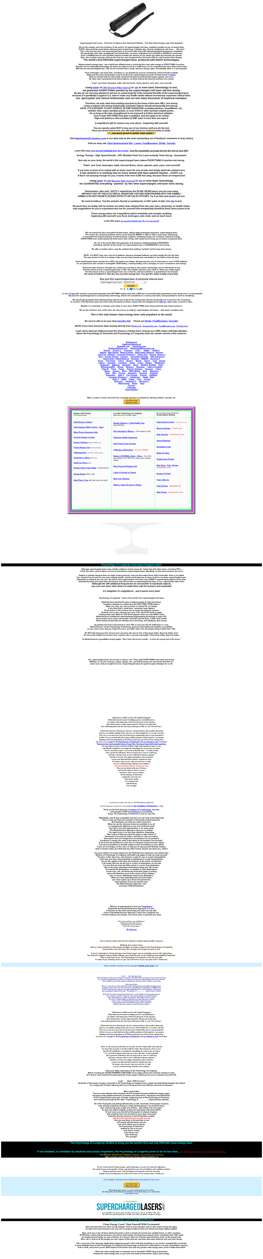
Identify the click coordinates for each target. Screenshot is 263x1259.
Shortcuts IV (131, 381)
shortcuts (136, 812)
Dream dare (142, 355)
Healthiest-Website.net (131, 344)
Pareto (131, 379)
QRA (105, 88)
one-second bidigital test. (139, 221)
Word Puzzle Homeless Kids (86, 432)
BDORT (96, 88)
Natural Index (109, 359)
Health (146, 350)
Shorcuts (143, 373)
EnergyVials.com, (150, 326)
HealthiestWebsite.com (118, 348)
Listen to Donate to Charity (124, 473)
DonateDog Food (164, 447)
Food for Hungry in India (84, 437)
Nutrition (159, 352)
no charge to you (151, 742)
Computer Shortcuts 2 (126, 355)
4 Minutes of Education (123, 450)
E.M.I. (138, 350)
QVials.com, (136, 326)
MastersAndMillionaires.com (142, 348)
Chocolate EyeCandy (139, 357)
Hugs (142, 383)
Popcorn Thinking (134, 369)
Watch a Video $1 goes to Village (127, 485)
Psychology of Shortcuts (129, 742)
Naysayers (132, 373)
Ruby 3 (115, 379)
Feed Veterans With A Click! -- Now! (89, 427)
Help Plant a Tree (81, 480)
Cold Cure (102, 355)
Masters (103, 352)
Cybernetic (131, 388)
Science (116, 371)
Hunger (162, 361)
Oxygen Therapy (112, 357)
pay (110, 742)
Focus (100, 361)
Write (124, 371)
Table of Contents (154, 367)
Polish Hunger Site (82, 448)
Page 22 (105, 369)
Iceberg (101, 363)
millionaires (146, 810)
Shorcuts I (118, 381)
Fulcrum (131, 385)
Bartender (126, 365)
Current (147, 379)
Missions (130, 367)
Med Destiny (113, 352)
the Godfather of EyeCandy (145, 806)
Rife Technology (158, 357)
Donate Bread (79, 474)
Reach (134, 383)
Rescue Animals (164, 428)
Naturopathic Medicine (144, 352)
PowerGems (147, 906)
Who (114, 373)
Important (111, 363)
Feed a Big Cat (163, 480)
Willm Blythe (134, 371)
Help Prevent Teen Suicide (124, 444)
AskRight (153, 375)
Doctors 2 (117, 350)
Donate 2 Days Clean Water (85, 468)
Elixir (101, 357)
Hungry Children (81, 442)
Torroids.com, (182, 326)
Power (121, 369)
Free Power (110, 361)
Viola (107, 373)
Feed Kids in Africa (82, 458)
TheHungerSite (80, 453)
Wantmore (154, 371)
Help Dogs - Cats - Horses (167, 465)
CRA (136, 88)
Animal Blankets (163, 441)
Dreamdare (110, 375)
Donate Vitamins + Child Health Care (128, 423)
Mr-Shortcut (132, 930)
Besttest (152, 365)
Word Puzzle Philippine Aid (125, 466)
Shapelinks (104, 365)
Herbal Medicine (122, 359)
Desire (107, 371)
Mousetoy (140, 367)
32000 (123, 379)
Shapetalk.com (123, 346)
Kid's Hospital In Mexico (123, 431)
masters (133, 810)
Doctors (107, 350)
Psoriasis (149, 369)
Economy (128, 350)
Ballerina (116, 365)
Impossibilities (131, 390)
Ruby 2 (121, 375)
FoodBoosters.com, (167, 326)
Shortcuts (154, 373)
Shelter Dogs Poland (165, 459)
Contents (124, 357)
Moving (122, 373)
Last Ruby (122, 363)
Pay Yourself (132, 375)
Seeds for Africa (80, 463)
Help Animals (162, 434)
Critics (121, 361)
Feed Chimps (162, 486)
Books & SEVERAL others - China (127, 456)
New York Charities (121, 479)
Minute (138, 361)
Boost (135, 365)
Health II (155, 350)
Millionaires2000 (108, 367)
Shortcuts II (155, 359)
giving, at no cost (146, 966)
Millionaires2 (123, 383)
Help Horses (162, 492)
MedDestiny (160, 363)
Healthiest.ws (131, 342)
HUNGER (144, 359)
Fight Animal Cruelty (165, 422)
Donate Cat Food (164, 474)
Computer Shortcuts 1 (118, 377)
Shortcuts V (144, 381)
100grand (111, 355)
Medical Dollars (126, 352)
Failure (147, 361)
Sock (155, 361)
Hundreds (135, 359)
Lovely (140, 363)
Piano (113, 369)
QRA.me (162, 302)
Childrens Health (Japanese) (125, 438)
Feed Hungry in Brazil (83, 422)
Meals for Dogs (163, 453)
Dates (161, 365)
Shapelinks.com (139, 346)
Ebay (74, 294)
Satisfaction (135, 377)
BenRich (144, 365)
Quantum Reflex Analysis (119, 88)
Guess (132, 363)
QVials (172, 75)
